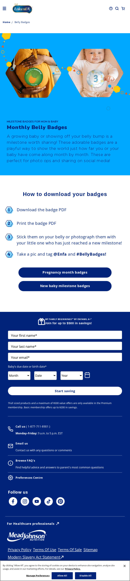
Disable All (85, 575)
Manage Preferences (37, 575)
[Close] (124, 566)
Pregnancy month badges (64, 272)
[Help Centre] (111, 8)
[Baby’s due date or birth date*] (88, 375)
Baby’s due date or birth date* (27, 366)
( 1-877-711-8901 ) (37, 426)
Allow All (62, 575)
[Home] (35, 8)
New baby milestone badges (65, 286)
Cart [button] (123, 8)
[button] (4, 8)
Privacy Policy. (73, 568)
